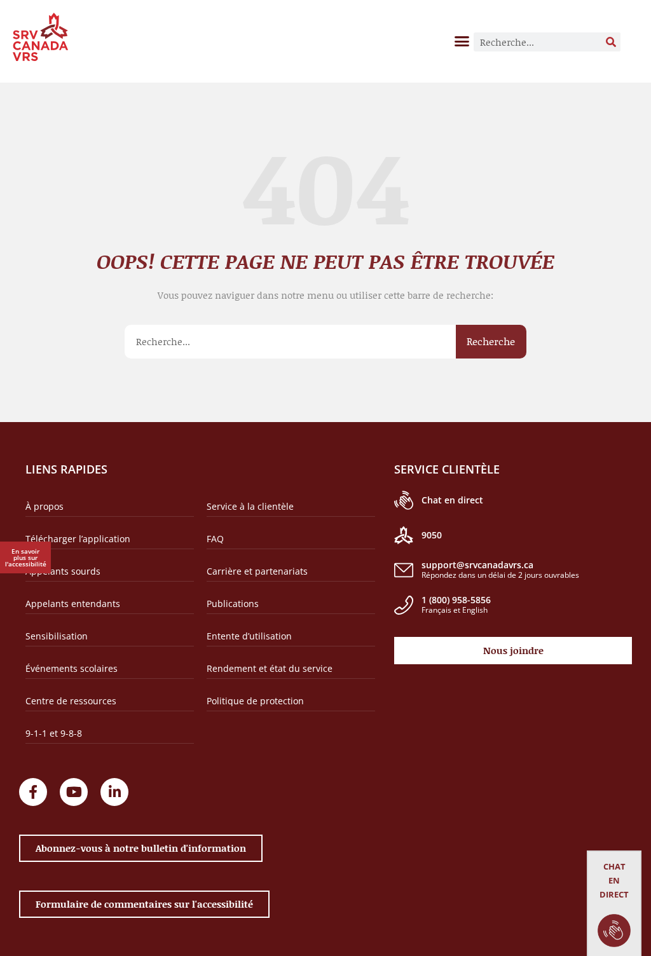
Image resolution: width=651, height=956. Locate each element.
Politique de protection (255, 701)
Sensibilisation (56, 636)
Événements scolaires (71, 668)
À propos (44, 506)
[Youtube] (74, 792)
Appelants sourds (62, 571)
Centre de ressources (70, 701)
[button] (462, 41)
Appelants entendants (72, 604)
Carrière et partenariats (257, 571)
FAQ (215, 539)
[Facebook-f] (33, 792)
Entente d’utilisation (249, 636)
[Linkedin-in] (114, 792)
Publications (233, 604)
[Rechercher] (610, 41)
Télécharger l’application (77, 539)
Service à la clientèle (250, 506)
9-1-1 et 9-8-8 (53, 733)
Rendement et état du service (269, 668)
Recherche (491, 341)
